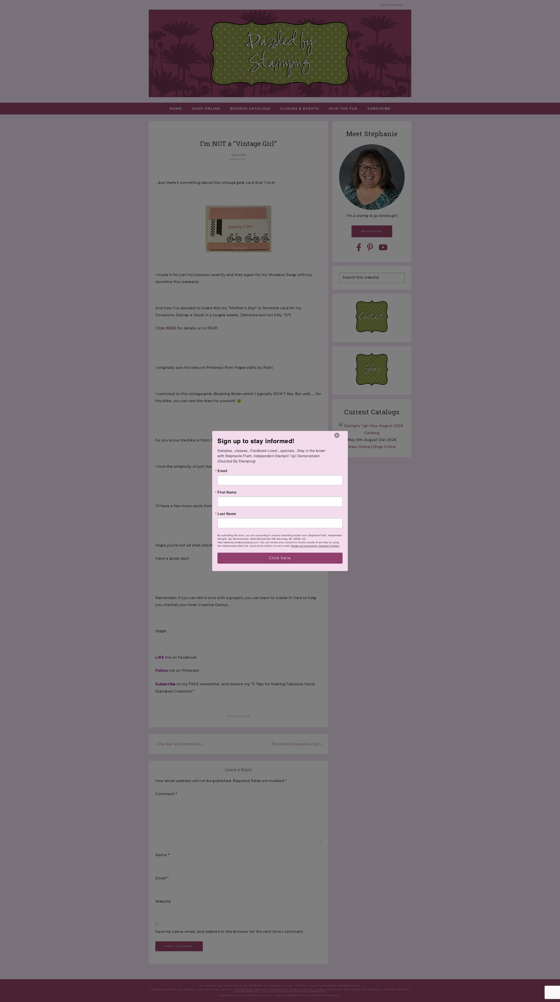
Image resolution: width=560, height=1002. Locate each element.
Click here (280, 558)
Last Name (226, 513)
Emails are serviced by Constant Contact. (315, 545)
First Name (226, 492)
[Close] (336, 435)
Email (222, 471)
